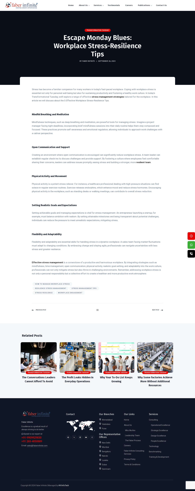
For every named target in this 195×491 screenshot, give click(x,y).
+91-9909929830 (31, 437)
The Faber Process (133, 440)
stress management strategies (108, 96)
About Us (128, 425)
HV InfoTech (64, 485)
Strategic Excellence (159, 430)
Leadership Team (132, 435)
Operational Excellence (160, 425)
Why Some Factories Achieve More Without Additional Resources (155, 381)
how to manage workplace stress (52, 284)
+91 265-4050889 (31, 441)
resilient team (143, 162)
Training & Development (159, 457)
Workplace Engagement (70, 293)
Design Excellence (158, 436)
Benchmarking (155, 452)
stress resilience (44, 293)
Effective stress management (47, 262)
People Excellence (158, 441)
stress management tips (84, 288)
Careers (127, 445)
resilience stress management (50, 288)
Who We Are (130, 430)
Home (126, 420)
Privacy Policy (129, 459)
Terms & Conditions (132, 464)
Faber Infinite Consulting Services (134, 452)
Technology (154, 446)
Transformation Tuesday (97, 30)
